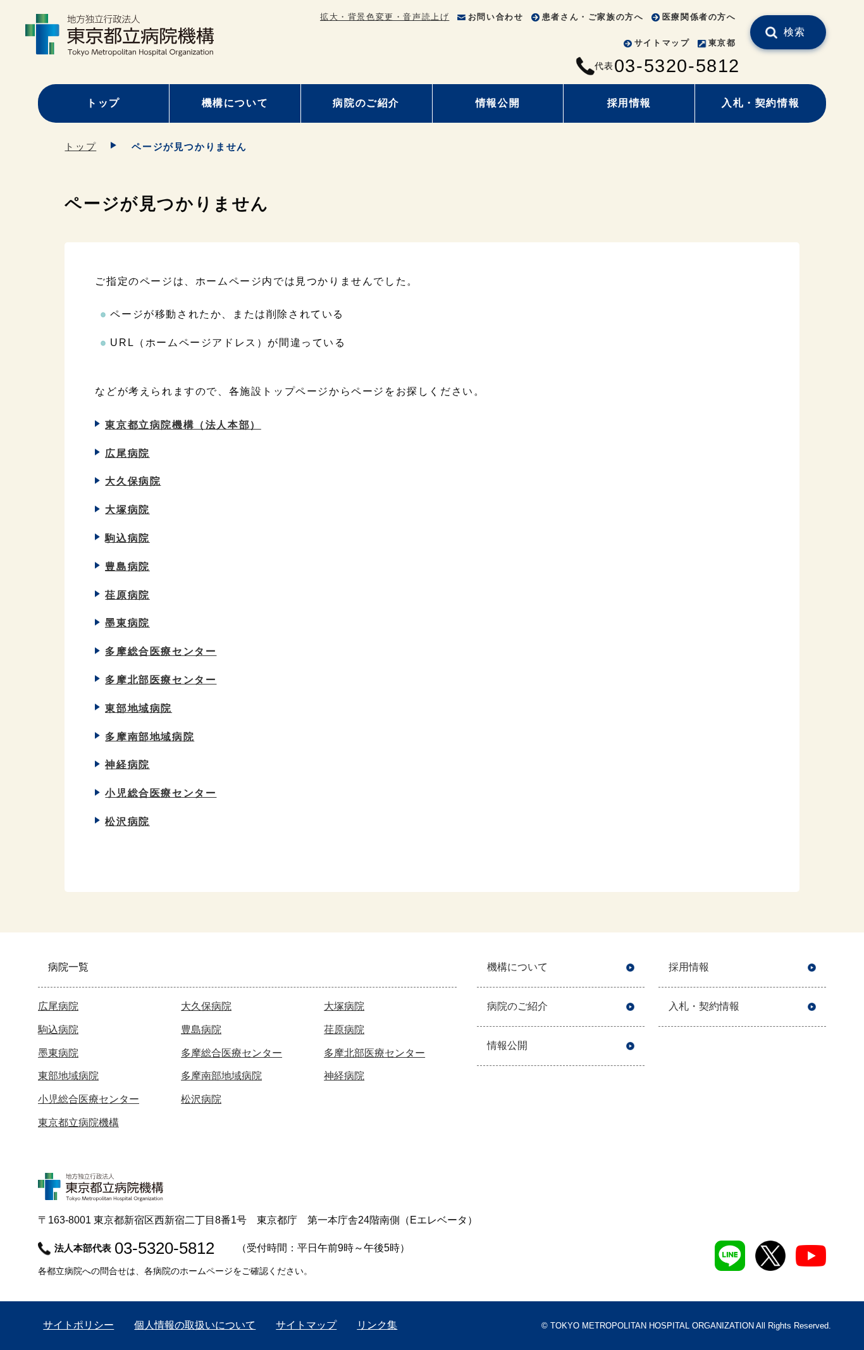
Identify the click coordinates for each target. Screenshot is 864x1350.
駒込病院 (127, 538)
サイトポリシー (78, 1325)
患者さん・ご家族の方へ (593, 17)
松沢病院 (127, 821)
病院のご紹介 (366, 102)
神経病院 (127, 764)
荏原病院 (127, 595)
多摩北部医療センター (160, 679)
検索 (795, 32)
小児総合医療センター (160, 793)
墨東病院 (127, 622)
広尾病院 (127, 453)
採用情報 (629, 102)
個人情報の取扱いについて (195, 1325)
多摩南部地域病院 (149, 736)
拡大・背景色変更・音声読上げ (384, 17)
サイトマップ (662, 42)
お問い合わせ (496, 17)
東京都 (722, 42)
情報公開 (498, 102)
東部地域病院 (138, 708)
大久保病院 (133, 481)
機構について (235, 102)
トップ (103, 102)
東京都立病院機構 (78, 1122)
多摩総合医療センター (160, 651)
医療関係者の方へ (699, 17)
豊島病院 (127, 566)
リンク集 (377, 1325)
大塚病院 (127, 509)
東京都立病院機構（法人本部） (183, 424)
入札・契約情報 (760, 102)
